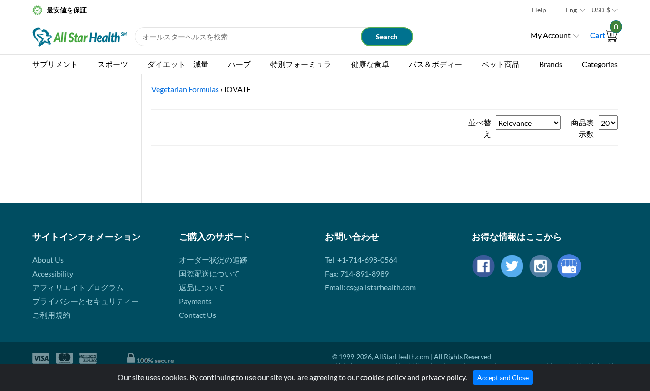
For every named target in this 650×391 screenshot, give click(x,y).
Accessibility (52, 273)
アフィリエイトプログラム (78, 287)
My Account (551, 34)
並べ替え (479, 128)
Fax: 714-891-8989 (357, 273)
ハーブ (239, 63)
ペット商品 (501, 63)
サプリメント (55, 63)
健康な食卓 (370, 63)
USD (600, 10)
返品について (202, 287)
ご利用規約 (51, 314)
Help (539, 10)
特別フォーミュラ (300, 63)
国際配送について (209, 273)
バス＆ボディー (435, 63)
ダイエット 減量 (178, 63)
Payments (195, 300)
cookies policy (383, 376)
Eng (571, 10)
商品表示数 (582, 128)
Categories (600, 63)
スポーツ (113, 63)
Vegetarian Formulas (185, 89)
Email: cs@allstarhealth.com (370, 287)
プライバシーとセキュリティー (85, 300)
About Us (48, 259)
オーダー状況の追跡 (213, 259)
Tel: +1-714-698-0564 (361, 259)
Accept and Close (503, 377)
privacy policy (443, 376)
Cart (604, 34)
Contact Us (197, 314)
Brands (550, 63)
